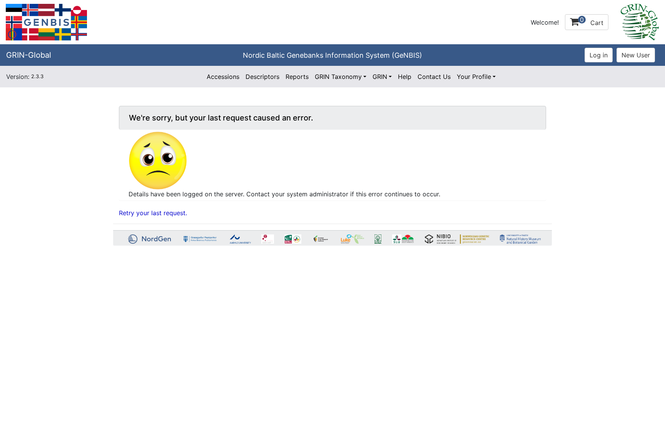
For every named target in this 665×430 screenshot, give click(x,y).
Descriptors (262, 76)
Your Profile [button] (474, 76)
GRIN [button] (380, 76)
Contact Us (434, 76)
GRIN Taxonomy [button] (338, 76)
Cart (591, 21)
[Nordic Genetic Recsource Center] (46, 21)
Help (404, 76)
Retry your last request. (153, 213)
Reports (297, 76)
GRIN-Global (28, 55)
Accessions (223, 76)
